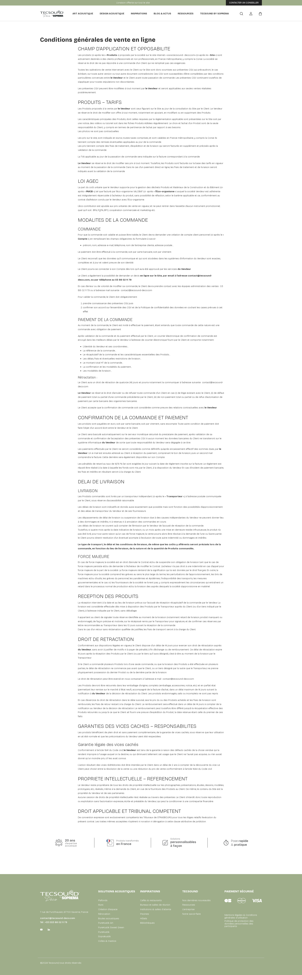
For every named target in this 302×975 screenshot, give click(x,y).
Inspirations (139, 13)
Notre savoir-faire (191, 914)
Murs (100, 905)
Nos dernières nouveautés (196, 900)
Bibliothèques (147, 923)
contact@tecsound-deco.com (136, 290)
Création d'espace (107, 909)
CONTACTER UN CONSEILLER (244, 2)
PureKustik (103, 932)
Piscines (144, 914)
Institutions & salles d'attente (155, 909)
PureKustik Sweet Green (111, 927)
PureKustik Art (105, 923)
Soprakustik (104, 936)
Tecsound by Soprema (214, 13)
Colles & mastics (107, 941)
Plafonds (102, 900)
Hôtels (143, 918)
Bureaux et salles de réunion (155, 905)
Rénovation (104, 914)
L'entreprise (188, 909)
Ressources (185, 13)
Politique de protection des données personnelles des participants (238, 924)
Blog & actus (162, 13)
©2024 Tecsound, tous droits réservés (60, 963)
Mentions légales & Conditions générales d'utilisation (240, 916)
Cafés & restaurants (151, 900)
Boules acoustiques (108, 918)
